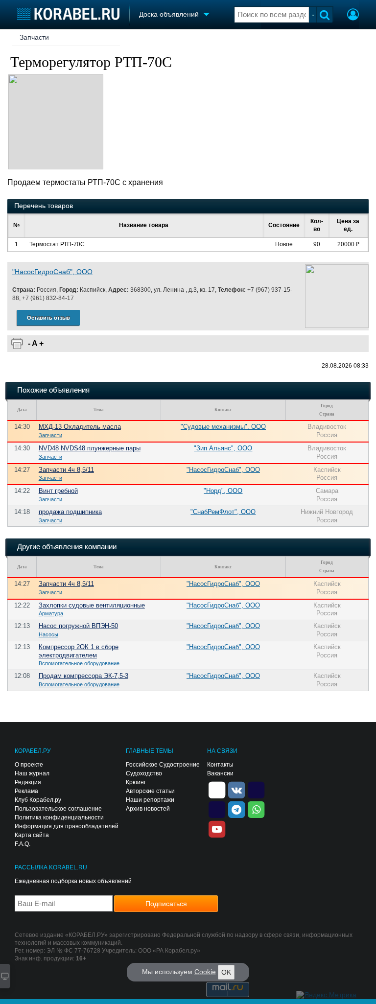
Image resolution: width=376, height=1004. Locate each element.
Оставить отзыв (48, 318)
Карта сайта (32, 835)
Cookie (205, 972)
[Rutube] (256, 789)
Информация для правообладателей (66, 826)
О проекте (29, 764)
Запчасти (34, 37)
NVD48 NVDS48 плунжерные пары (90, 448)
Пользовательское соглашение (58, 808)
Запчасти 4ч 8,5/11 (66, 469)
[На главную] (68, 14)
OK (226, 972)
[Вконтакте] (236, 789)
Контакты (220, 764)
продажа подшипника (70, 511)
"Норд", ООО (223, 490)
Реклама (26, 791)
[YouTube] (217, 828)
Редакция (28, 782)
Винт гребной (58, 490)
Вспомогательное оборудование (79, 663)
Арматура (51, 613)
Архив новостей (148, 808)
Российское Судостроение (163, 764)
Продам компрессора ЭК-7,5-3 (83, 675)
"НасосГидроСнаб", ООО (52, 272)
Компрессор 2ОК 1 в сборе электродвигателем (78, 651)
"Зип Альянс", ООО (223, 448)
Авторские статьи (150, 791)
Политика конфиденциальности (59, 817)
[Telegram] (236, 809)
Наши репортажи (150, 799)
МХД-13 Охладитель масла (80, 426)
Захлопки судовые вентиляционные (92, 605)
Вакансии (220, 773)
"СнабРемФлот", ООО (223, 511)
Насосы (48, 634)
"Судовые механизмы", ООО (223, 426)
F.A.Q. (22, 844)
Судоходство (144, 773)
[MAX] (217, 809)
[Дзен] (217, 789)
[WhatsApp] (256, 809)
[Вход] (353, 15)
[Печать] (17, 344)
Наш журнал (32, 773)
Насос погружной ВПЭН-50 (78, 626)
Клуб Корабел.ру (38, 799)
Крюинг (136, 782)
